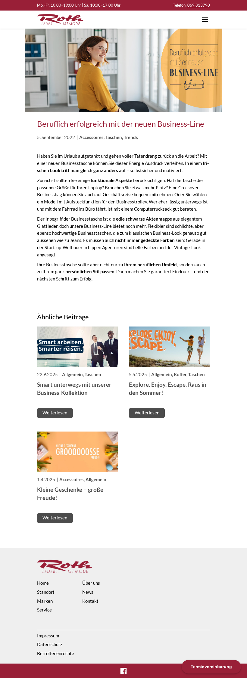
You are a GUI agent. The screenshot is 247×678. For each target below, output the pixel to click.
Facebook (123, 671)
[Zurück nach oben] (230, 639)
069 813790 (198, 5)
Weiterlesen (54, 412)
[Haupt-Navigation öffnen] (205, 19)
